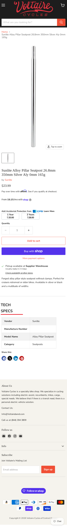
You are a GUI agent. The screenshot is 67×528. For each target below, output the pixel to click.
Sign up (48, 469)
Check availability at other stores (19, 273)
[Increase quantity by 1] (29, 230)
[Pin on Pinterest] (21, 358)
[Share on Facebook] (4, 358)
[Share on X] (9, 358)
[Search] (61, 22)
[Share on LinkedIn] (15, 358)
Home (5, 32)
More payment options (34, 258)
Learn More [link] (49, 211)
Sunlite (8, 179)
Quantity (6, 223)
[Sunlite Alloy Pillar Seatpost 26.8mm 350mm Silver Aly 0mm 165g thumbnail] (8, 158)
